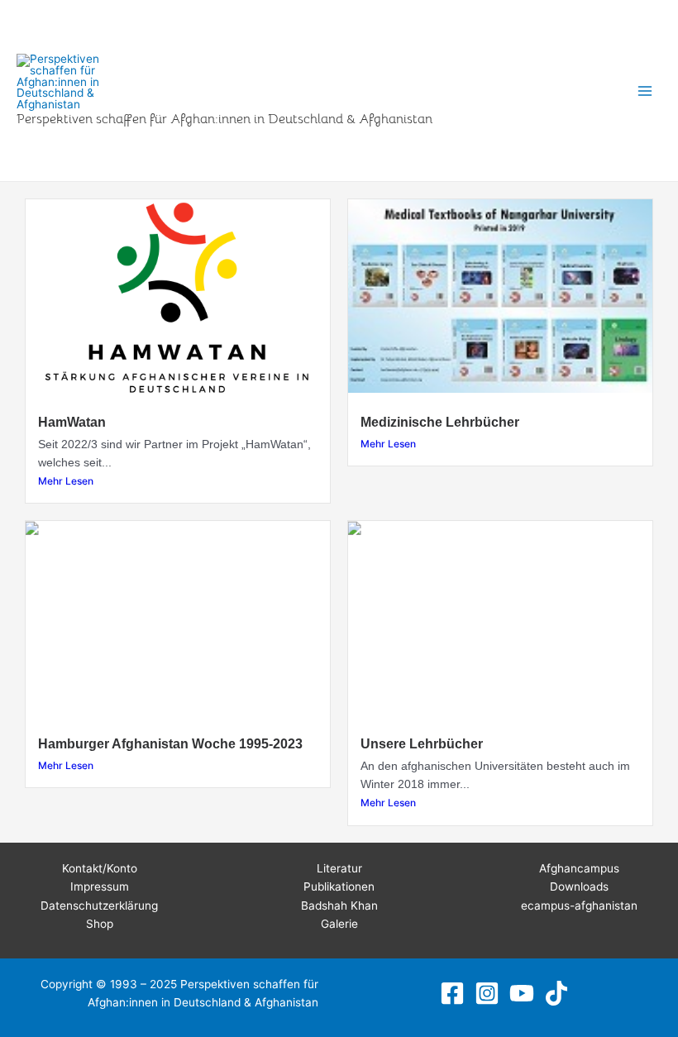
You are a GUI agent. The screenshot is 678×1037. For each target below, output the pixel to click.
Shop (99, 923)
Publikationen (339, 886)
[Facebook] (452, 993)
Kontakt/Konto (99, 868)
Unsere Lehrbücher (421, 743)
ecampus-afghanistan (579, 905)
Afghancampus (579, 868)
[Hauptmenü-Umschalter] (645, 90)
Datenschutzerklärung (99, 905)
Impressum (99, 886)
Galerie (339, 923)
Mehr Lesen (65, 481)
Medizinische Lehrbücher (439, 421)
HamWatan (72, 421)
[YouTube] (521, 993)
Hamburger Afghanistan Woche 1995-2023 (170, 743)
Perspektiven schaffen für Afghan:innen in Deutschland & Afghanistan (224, 118)
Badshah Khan (339, 905)
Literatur (339, 868)
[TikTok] (556, 993)
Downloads (579, 886)
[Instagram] (487, 993)
